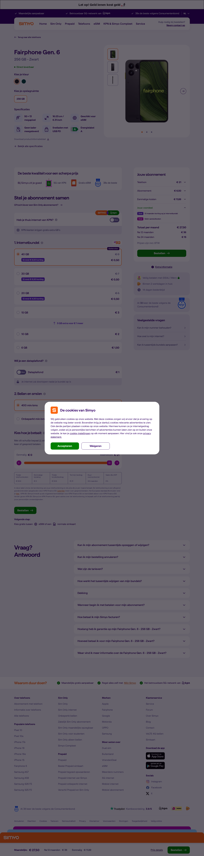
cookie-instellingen (80, 433)
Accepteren (64, 446)
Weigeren (96, 446)
